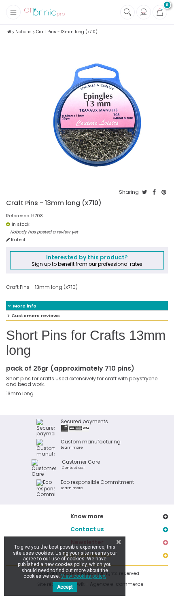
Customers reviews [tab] (35, 315)
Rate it (17, 239)
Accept (65, 587)
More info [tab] (24, 306)
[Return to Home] (9, 32)
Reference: (18, 216)
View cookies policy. (83, 576)
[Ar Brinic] (44, 12)
